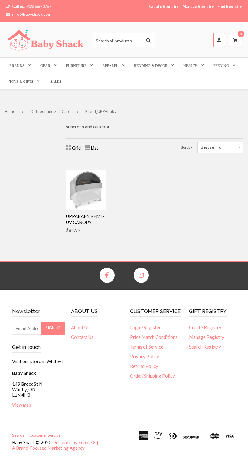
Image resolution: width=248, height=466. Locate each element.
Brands (16, 65)
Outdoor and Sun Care (50, 111)
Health (190, 65)
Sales (55, 81)
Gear (45, 65)
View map (21, 405)
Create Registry (164, 6)
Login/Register (145, 327)
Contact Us (82, 337)
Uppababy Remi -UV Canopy (85, 219)
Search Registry (205, 346)
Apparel (110, 65)
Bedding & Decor (151, 65)
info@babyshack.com (31, 14)
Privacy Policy (144, 356)
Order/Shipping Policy (152, 375)
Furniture (76, 65)
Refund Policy (144, 366)
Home (10, 111)
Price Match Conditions (154, 337)
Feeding (221, 65)
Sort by (186, 147)
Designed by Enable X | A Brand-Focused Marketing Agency (55, 445)
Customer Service (44, 435)
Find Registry (229, 6)
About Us (80, 327)
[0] (235, 40)
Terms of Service (146, 346)
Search (18, 435)
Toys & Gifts (21, 81)
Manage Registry (198, 6)
